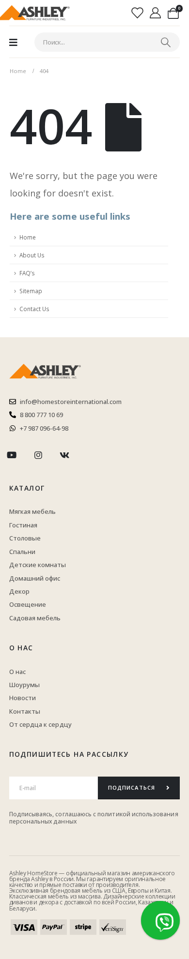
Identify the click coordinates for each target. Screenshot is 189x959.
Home (27, 237)
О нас (21, 647)
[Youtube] (12, 455)
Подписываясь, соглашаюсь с (53, 814)
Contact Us (34, 309)
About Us (32, 255)
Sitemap (30, 291)
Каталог (27, 488)
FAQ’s (27, 273)
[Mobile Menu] (13, 42)
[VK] (65, 455)
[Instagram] (38, 455)
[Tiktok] (91, 455)
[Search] (165, 42)
